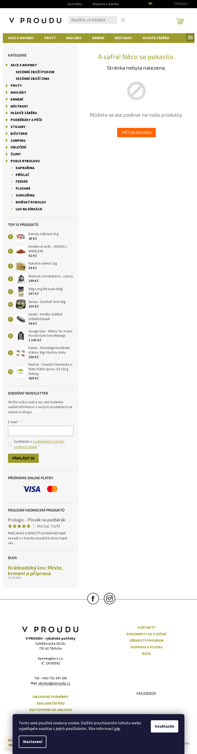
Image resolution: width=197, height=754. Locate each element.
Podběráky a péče (26, 120)
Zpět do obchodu (136, 132)
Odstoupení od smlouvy (50, 710)
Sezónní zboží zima (32, 78)
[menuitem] (21, 38)
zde (117, 728)
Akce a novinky (24, 65)
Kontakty (75, 4)
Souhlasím (164, 726)
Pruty (16, 85)
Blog (146, 653)
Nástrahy (19, 106)
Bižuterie (19, 133)
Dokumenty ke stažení (146, 634)
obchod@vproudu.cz (54, 683)
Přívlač (22, 175)
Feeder (22, 181)
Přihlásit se (23, 458)
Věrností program (146, 640)
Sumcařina (25, 195)
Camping (18, 140)
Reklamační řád (51, 703)
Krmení (17, 99)
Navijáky (18, 92)
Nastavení (32, 742)
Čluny (16, 154)
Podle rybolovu (25, 161)
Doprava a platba (105, 4)
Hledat (123, 20)
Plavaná (23, 188)
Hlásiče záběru (24, 113)
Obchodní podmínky (50, 697)
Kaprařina (25, 168)
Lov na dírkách (29, 209)
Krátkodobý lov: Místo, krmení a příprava (35, 570)
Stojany (18, 126)
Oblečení (18, 147)
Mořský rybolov (31, 202)
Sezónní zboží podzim (35, 72)
